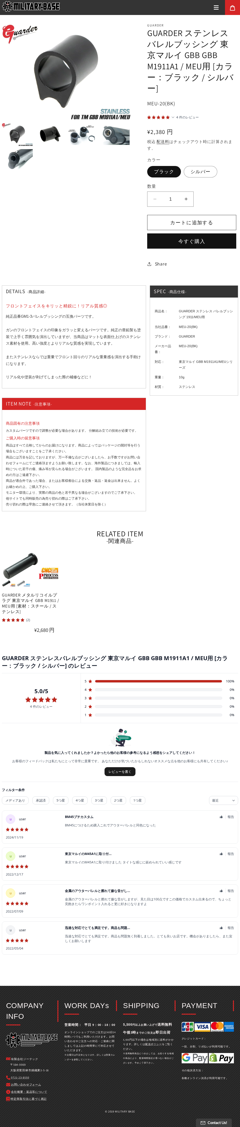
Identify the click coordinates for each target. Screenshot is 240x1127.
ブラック (164, 172)
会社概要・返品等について (29, 1092)
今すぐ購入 (191, 241)
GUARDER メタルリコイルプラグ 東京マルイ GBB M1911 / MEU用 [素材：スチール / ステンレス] (30, 603)
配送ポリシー (153, 1044)
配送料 (163, 141)
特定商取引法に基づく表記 (29, 1099)
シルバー (201, 172)
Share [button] (161, 264)
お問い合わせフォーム (26, 1084)
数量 (151, 186)
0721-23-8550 (20, 1077)
